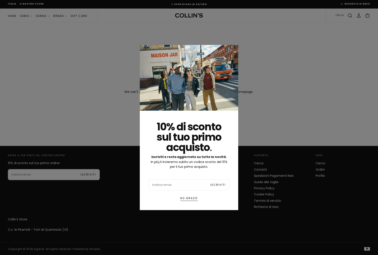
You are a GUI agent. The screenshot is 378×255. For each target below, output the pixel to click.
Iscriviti (218, 185)
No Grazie (189, 198)
